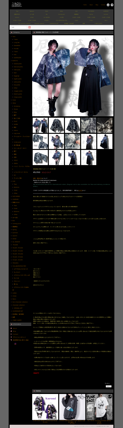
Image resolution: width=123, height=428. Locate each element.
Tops (17, 11)
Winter (32, 17)
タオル (16, 163)
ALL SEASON (47, 17)
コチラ (80, 190)
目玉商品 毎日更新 (69, 23)
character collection (39, 23)
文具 (15, 157)
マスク (16, 160)
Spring (91, 14)
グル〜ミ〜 (17, 281)
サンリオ (16, 278)
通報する (109, 386)
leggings (16, 76)
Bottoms (32, 11)
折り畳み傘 (17, 145)
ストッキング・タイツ (20, 148)
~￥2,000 (61, 17)
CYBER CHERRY (98, 23)
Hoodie (16, 48)
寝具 (15, 154)
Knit (15, 54)
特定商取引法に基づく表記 (21, 340)
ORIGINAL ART (18, 308)
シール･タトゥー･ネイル (21, 172)
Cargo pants (18, 97)
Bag (15, 112)
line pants (17, 85)
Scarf (15, 121)
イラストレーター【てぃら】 (22, 275)
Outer (46, 11)
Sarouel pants (18, 66)
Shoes (16, 109)
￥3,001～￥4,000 (91, 17)
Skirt (15, 73)
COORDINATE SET (54, 23)
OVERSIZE (105, 11)
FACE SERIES (91, 11)
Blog (97, 4)
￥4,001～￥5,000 (106, 17)
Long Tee (17, 42)
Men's (106, 20)
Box (47, 14)
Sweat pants (18, 63)
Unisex (91, 20)
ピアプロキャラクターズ (21, 269)
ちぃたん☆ (17, 272)
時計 (15, 127)
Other (61, 11)
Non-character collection (24, 23)
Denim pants (18, 94)
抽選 (84, 23)
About (91, 4)
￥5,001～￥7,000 (17, 20)
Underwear (17, 142)
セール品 (32, 14)
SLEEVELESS (17, 57)
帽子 (15, 115)
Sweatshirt (17, 45)
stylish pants (17, 79)
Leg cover (17, 133)
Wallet (16, 124)
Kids (76, 11)
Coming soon (61, 14)
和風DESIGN (17, 14)
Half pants (17, 69)
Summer (106, 14)
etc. (15, 175)
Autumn (17, 17)
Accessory (17, 106)
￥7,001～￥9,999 (32, 20)
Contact (103, 4)
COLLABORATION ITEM (61, 20)
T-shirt (16, 39)
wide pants (17, 82)
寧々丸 (16, 284)
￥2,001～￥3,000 (76, 17)
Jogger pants (18, 91)
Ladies (76, 20)
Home (85, 4)
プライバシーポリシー (19, 337)
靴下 (15, 151)
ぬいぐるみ (17, 118)
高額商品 (76, 14)
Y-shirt (16, 51)
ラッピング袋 (17, 178)
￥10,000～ (46, 20)
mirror (16, 130)
